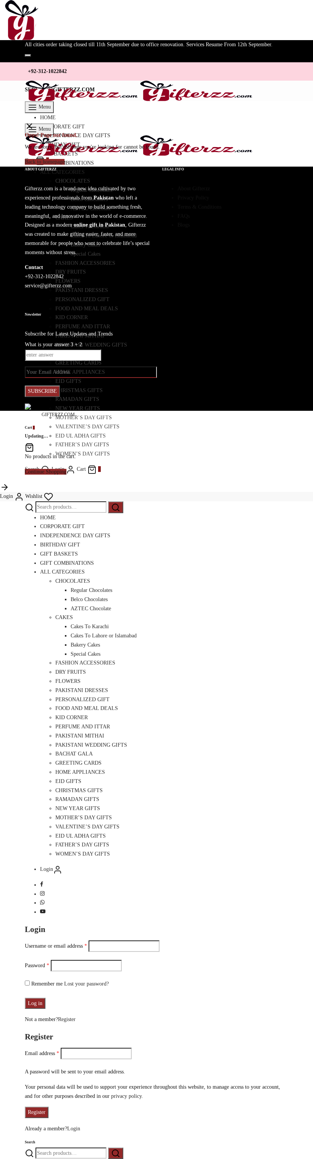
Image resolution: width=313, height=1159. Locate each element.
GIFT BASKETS (59, 554)
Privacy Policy (193, 198)
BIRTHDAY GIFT (60, 545)
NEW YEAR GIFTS (77, 808)
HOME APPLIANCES (80, 772)
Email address (42, 1053)
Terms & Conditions (199, 207)
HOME (48, 117)
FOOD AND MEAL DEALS (86, 708)
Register (67, 1019)
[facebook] (41, 885)
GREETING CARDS (78, 763)
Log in (35, 1003)
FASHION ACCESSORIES (85, 663)
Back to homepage (45, 162)
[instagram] (42, 894)
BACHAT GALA (74, 754)
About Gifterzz (193, 188)
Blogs (183, 225)
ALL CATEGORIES (62, 572)
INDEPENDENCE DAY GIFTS (75, 535)
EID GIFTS (68, 781)
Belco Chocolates (89, 599)
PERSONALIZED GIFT (82, 699)
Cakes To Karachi (90, 626)
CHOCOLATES (72, 581)
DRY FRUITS (70, 672)
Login (73, 1128)
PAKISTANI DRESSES (81, 690)
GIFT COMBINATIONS (67, 563)
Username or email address (56, 946)
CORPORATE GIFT (62, 526)
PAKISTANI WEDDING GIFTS (91, 745)
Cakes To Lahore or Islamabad (104, 636)
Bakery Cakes (85, 645)
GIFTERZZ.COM (58, 414)
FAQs (183, 216)
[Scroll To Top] (4, 487)
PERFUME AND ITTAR (82, 726)
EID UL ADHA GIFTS (80, 436)
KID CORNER (71, 717)
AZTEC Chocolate (91, 608)
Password (37, 965)
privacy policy (126, 1096)
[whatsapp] (42, 903)
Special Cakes (85, 654)
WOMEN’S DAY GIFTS (82, 454)
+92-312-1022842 (47, 71)
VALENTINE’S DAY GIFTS (87, 427)
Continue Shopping (45, 472)
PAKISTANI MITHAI (79, 736)
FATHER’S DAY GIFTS (82, 444)
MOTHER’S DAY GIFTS (83, 817)
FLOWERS (68, 681)
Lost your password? (86, 984)
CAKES (64, 617)
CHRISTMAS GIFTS (79, 790)
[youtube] (42, 912)
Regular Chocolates (91, 590)
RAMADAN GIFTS (77, 799)
